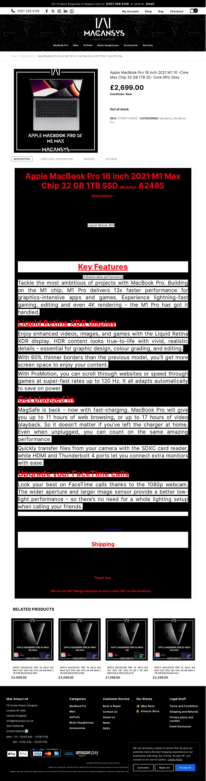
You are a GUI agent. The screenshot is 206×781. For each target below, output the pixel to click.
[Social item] (46, 10)
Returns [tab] (111, 159)
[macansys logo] (103, 29)
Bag (161, 11)
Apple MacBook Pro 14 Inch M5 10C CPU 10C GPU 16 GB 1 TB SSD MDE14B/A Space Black (127, 670)
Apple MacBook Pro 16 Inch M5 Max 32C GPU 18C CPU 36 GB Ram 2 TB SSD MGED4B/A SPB (80, 670)
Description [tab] (22, 159)
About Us (109, 717)
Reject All (164, 767)
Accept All (185, 767)
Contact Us (110, 711)
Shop (148, 11)
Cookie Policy (175, 759)
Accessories (131, 45)
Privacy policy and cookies (181, 719)
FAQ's (106, 728)
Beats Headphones (108, 45)
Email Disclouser (180, 726)
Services (148, 45)
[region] (164, 759)
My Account (130, 11)
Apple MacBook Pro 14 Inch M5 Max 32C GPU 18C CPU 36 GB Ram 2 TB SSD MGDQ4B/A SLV (174, 670)
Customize (143, 767)
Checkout (176, 11)
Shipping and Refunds (184, 711)
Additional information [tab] (57, 159)
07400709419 (15, 731)
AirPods (88, 45)
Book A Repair (112, 706)
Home (14, 56)
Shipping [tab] (89, 159)
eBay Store (148, 706)
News (106, 722)
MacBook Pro (60, 45)
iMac (76, 45)
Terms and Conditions (184, 706)
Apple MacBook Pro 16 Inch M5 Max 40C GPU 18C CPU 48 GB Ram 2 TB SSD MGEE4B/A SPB (33, 670)
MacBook (165, 118)
